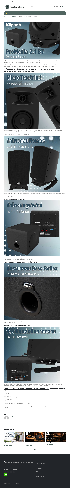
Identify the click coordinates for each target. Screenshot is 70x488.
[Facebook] (5, 472)
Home (19, 13)
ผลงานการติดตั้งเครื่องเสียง (40, 463)
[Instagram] (11, 472)
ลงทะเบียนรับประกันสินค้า (40, 476)
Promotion (38, 13)
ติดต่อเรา (37, 473)
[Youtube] (8, 472)
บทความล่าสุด (31, 13)
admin (12, 19)
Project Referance (46, 13)
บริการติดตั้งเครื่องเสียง (39, 479)
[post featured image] (14, 437)
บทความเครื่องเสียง (39, 468)
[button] (34, 449)
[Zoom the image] (5, 473)
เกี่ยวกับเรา (37, 471)
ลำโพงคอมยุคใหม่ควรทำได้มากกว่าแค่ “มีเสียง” (53, 442)
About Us (24, 13)
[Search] (60, 6)
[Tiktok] (14, 472)
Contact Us (54, 13)
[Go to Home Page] (4, 16)
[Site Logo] (15, 7)
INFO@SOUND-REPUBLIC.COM (11, 469)
